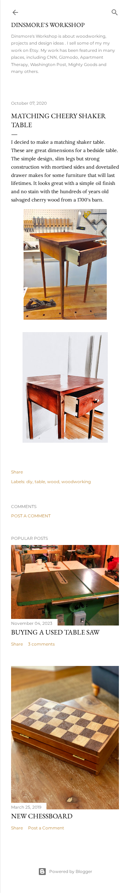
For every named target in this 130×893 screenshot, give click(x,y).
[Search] (115, 11)
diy (29, 481)
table (40, 481)
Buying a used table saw (55, 632)
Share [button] (17, 471)
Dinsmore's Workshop (48, 25)
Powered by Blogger (70, 871)
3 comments (41, 644)
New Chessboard (41, 815)
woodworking (76, 481)
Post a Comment (31, 515)
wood (53, 481)
